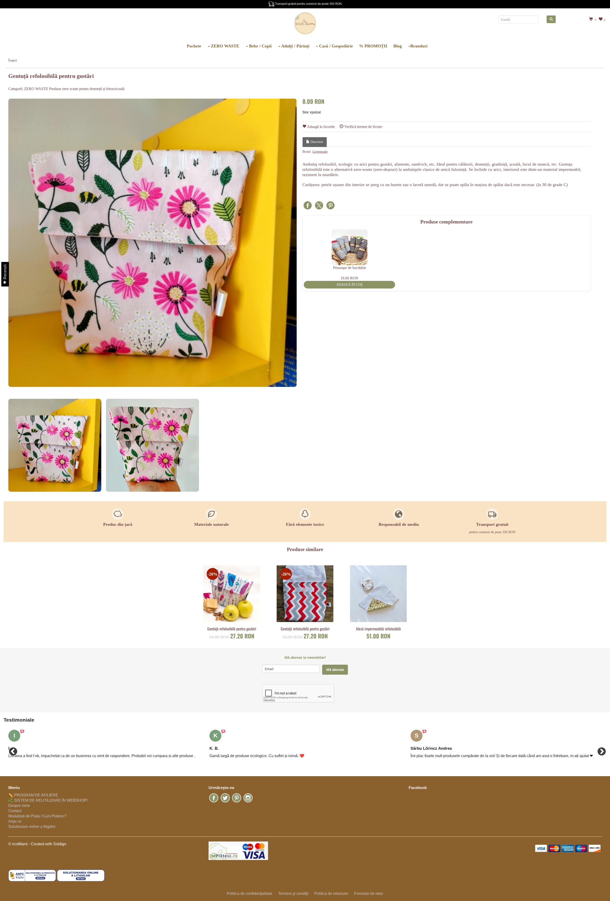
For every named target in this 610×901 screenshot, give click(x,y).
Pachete (194, 46)
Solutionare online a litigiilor (32, 827)
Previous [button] (10, 749)
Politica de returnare (331, 893)
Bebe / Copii (260, 46)
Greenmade (320, 151)
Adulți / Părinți (294, 46)
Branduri (418, 46)
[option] (152, 242)
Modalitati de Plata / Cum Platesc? (37, 816)
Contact (14, 811)
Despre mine (19, 806)
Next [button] (599, 749)
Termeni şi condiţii (293, 893)
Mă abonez (335, 669)
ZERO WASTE (224, 46)
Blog (397, 46)
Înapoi (12, 60)
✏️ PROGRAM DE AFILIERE (33, 795)
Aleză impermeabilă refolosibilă (378, 629)
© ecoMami (18, 844)
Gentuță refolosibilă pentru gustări (231, 629)
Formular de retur (368, 893)
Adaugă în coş (349, 284)
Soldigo (59, 844)
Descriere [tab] (316, 142)
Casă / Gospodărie (335, 46)
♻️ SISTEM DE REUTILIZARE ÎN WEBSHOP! (47, 800)
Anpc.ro (14, 821)
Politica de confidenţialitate (249, 893)
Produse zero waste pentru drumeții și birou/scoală (86, 89)
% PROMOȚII (373, 46)
